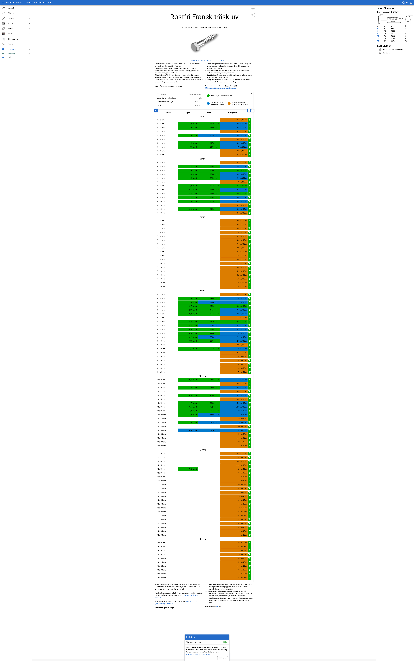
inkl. (217, 606)
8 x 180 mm (161, 368)
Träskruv (28, 2)
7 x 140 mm (161, 279)
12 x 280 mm (161, 531)
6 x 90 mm (161, 197)
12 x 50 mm (161, 453)
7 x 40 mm (161, 232)
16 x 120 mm (161, 566)
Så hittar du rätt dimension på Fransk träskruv (220, 88)
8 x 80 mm (161, 333)
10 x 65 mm (161, 399)
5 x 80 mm (161, 155)
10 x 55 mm (161, 391)
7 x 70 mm (161, 252)
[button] (28, 8)
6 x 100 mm (161, 201)
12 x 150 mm (161, 500)
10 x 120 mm (161, 422)
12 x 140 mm (161, 496)
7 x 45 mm (161, 236)
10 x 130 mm (161, 426)
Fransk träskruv (43, 2)
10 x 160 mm (161, 438)
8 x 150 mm (161, 360)
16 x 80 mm (161, 550)
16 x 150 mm (161, 574)
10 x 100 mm (161, 415)
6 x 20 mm (161, 162)
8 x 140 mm (161, 356)
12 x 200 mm (161, 512)
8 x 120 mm (161, 349)
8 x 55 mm (161, 318)
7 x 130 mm (161, 275)
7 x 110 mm (161, 267)
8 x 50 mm (161, 314)
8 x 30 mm (161, 298)
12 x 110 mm (161, 484)
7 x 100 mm (161, 263)
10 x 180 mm (161, 442)
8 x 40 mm (161, 306)
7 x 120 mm (161, 271)
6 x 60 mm (161, 186)
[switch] (200, 98)
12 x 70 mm (161, 469)
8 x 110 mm (161, 345)
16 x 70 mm (161, 547)
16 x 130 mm (161, 570)
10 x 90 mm (161, 411)
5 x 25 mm (161, 124)
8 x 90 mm (161, 337)
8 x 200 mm (161, 372)
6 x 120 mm (161, 209)
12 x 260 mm (161, 527)
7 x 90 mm (161, 259)
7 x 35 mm (161, 228)
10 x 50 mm (161, 387)
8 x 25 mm (161, 294)
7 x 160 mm (161, 287)
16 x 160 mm (161, 578)
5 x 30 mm (161, 127)
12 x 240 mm (161, 519)
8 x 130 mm (161, 353)
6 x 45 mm (161, 174)
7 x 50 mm (161, 240)
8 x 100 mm (161, 341)
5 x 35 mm (161, 131)
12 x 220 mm (161, 515)
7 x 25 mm (161, 221)
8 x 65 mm (161, 325)
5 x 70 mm (161, 151)
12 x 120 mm (161, 488)
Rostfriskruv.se (14, 2)
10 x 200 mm (161, 446)
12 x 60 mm (161, 461)
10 (378, 36)
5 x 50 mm (161, 143)
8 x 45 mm (161, 310)
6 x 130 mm (161, 213)
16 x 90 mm (161, 554)
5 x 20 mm (161, 120)
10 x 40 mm (161, 380)
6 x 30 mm (161, 166)
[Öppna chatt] (403, 3)
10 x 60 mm (161, 395)
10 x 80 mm (161, 407)
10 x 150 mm (161, 434)
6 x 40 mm (161, 170)
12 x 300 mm (161, 535)
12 (378, 38)
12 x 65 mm (161, 465)
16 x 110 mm (161, 562)
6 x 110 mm (161, 205)
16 (378, 41)
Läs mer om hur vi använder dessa (198, 654)
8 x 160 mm (161, 364)
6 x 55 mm (161, 182)
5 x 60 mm (161, 147)
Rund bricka (169, 604)
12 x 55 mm (161, 457)
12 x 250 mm (161, 523)
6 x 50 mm (161, 178)
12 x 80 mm (161, 473)
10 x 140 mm (161, 430)
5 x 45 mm (161, 139)
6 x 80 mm (161, 193)
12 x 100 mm (161, 481)
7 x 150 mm (161, 283)
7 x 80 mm (161, 256)
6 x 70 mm (161, 190)
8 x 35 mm (161, 302)
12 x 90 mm (161, 477)
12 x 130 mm (161, 492)
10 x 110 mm (161, 418)
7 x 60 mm (161, 244)
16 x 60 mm (161, 543)
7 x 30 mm (161, 224)
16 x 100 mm (161, 558)
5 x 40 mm (161, 135)
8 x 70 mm (161, 329)
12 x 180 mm (161, 508)
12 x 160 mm (161, 504)
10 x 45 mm (161, 384)
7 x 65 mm (161, 248)
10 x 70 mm (161, 403)
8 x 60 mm (161, 321)
